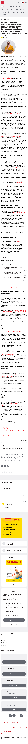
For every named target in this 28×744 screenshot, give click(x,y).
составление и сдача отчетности (14, 453)
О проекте (4, 720)
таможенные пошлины (17, 454)
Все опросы (14, 287)
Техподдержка (5, 734)
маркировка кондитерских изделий (11, 460)
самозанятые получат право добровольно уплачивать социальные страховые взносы (13, 312)
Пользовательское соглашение (9, 722)
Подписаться (14, 662)
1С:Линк (3, 640)
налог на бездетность (16, 458)
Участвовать (14, 673)
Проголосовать (14, 620)
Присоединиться (14, 685)
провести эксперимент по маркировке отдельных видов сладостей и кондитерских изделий (13, 184)
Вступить (14, 697)
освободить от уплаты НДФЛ (9, 168)
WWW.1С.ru (4, 638)
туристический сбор (13, 456)
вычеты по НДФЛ (6, 454)
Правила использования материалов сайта (13, 725)
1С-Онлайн (4, 643)
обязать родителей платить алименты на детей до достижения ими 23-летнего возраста (14, 427)
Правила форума (6, 731)
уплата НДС (4, 456)
